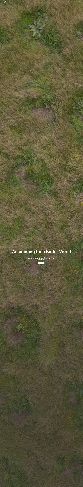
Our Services (43, 1)
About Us (38, 1)
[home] (7, 2)
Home (33, 1)
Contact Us (76, 1)
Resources (49, 1)
